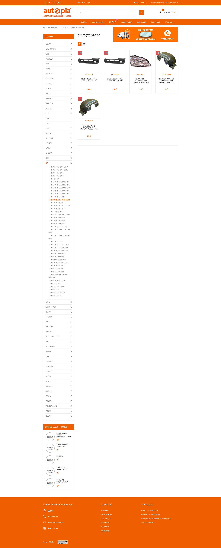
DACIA (48, 94)
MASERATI (50, 327)
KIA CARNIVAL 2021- (58, 281)
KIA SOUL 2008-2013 (58, 218)
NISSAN (48, 352)
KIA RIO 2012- (55, 284)
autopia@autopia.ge (55, 522)
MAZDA (48, 332)
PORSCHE (49, 366)
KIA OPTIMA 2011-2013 (59, 167)
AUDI (47, 54)
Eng (83, 2)
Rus (88, 2)
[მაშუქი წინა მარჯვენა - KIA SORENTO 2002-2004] (141, 61)
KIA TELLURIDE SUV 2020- (60, 215)
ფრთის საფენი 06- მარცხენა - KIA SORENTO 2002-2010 (166, 80)
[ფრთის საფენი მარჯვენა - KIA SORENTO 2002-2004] (89, 107)
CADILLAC (49, 74)
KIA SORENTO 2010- (58, 203)
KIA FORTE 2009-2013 (58, 227)
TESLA (48, 396)
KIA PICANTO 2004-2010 (59, 251)
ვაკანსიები (105, 527)
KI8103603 (89, 121)
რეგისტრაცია (172, 3)
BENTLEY (49, 59)
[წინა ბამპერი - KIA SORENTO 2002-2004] (89, 61)
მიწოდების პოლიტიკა (150, 515)
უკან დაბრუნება (147, 523)
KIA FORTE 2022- (57, 242)
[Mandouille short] (50, 437)
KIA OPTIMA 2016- (57, 173)
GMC (47, 128)
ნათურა (60, 456)
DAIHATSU (50, 103)
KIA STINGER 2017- (57, 269)
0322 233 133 (141, 2)
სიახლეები (105, 523)
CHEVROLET (50, 79)
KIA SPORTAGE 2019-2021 (60, 194)
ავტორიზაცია (158, 3)
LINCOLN (49, 317)
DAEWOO (49, 99)
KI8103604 (167, 74)
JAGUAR (49, 153)
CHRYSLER (50, 84)
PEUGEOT (50, 361)
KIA (63, 28)
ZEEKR (48, 416)
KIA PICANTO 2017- (57, 266)
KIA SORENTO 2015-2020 (60, 206)
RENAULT (49, 371)
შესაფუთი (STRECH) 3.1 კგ (62, 468)
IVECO (48, 148)
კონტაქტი (105, 531)
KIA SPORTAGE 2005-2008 (60, 182)
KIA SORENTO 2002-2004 (76, 28)
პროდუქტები (53, 28)
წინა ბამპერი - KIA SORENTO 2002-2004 (89, 80)
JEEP (47, 158)
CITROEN (49, 89)
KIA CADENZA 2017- (58, 257)
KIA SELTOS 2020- (57, 212)
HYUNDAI (49, 138)
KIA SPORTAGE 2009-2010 (60, 185)
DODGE (48, 108)
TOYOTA (49, 401)
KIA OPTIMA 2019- (57, 176)
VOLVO (48, 411)
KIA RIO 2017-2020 (57, 287)
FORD (48, 118)
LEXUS (48, 312)
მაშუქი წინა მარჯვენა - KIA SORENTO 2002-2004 (140, 80)
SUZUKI (49, 391)
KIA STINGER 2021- (57, 272)
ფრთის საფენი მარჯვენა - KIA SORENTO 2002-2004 (89, 127)
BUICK (48, 69)
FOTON (48, 123)
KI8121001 (89, 74)
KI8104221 (141, 74)
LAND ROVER (51, 307)
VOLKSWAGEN (51, 406)
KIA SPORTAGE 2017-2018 (60, 191)
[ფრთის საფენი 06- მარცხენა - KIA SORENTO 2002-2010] (167, 61)
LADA (48, 302)
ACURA (48, 44)
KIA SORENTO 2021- (58, 209)
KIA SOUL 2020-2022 (58, 224)
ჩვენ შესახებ (106, 519)
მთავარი (104, 511)
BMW (47, 64)
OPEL (48, 356)
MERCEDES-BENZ (53, 337)
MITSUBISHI (50, 347)
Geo (79, 2)
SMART (48, 381)
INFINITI (49, 143)
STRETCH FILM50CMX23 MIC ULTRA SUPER (63, 481)
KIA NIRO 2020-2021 (58, 293)
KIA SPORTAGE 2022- (58, 197)
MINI (47, 342)
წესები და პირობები (149, 511)
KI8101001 (115, 74)
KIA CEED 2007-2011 (58, 260)
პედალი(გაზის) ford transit (63, 445)
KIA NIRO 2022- (56, 296)
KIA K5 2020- (55, 179)
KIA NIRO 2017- (56, 290)
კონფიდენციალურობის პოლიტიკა (156, 519)
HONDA (48, 133)
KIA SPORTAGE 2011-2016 (60, 188)
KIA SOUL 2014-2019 (58, 221)
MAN (47, 322)
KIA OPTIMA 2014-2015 (59, 170)
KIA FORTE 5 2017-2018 (59, 245)
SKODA (48, 376)
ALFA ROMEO (51, 49)
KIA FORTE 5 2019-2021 (59, 248)
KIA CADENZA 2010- (58, 254)
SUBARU (49, 386)
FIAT (47, 113)
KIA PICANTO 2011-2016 (59, 263)
